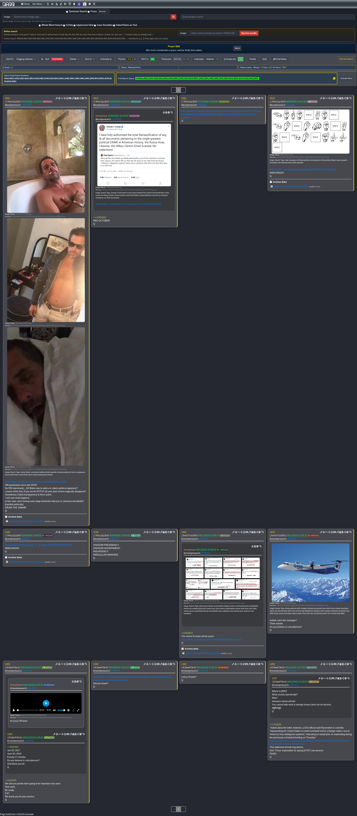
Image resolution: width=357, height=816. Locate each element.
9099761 (25, 539)
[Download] (73, 710)
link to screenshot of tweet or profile (26, 521)
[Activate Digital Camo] (69, 98)
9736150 (290, 105)
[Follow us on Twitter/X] (84, 4)
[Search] (173, 17)
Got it (237, 48)
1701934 (291, 671)
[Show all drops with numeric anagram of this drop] (64, 98)
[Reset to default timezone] (184, 59)
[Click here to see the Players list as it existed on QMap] (57, 4)
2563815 (205, 553)
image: (183, 33)
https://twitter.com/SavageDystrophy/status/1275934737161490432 (303, 169)
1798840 (115, 671)
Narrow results (249, 33)
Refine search (10, 31)
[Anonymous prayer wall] (61, 4)
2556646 (291, 539)
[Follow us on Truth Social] (79, 4)
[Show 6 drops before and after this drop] (61, 98)
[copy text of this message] (77, 98)
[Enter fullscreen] (78, 710)
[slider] (27, 710)
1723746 (203, 671)
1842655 (29, 741)
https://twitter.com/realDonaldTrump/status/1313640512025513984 (128, 204)
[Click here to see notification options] (74, 4)
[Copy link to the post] (80, 98)
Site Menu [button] (37, 4)
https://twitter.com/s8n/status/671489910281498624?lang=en (211, 639)
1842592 (32, 688)
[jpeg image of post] (67, 98)
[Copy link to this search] (334, 78)
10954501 (117, 119)
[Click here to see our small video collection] (65, 4)
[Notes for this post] (72, 98)
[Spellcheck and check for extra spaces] (85, 98)
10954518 (115, 105)
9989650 (202, 105)
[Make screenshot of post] (75, 98)
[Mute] (54, 710)
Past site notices (346, 59)
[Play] (14, 710)
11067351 (26, 105)
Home (26, 4)
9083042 (114, 539)
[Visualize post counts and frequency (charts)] (52, 4)
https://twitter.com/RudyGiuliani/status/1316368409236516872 (35, 482)
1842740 (27, 671)
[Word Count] (59, 98)
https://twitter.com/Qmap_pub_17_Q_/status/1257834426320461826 (38, 545)
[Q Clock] (48, 4)
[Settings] (68, 710)
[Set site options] (89, 4)
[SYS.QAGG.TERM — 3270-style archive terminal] (69, 4)
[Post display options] (56, 98)
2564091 (203, 539)
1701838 (294, 685)
